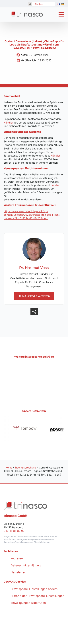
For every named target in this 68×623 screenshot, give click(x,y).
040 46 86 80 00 (14, 530)
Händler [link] (8, 122)
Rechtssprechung (25, 467)
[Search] (30, 4)
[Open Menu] (61, 14)
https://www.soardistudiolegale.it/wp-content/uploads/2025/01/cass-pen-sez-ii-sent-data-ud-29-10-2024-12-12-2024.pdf (32, 215)
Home (8, 467)
